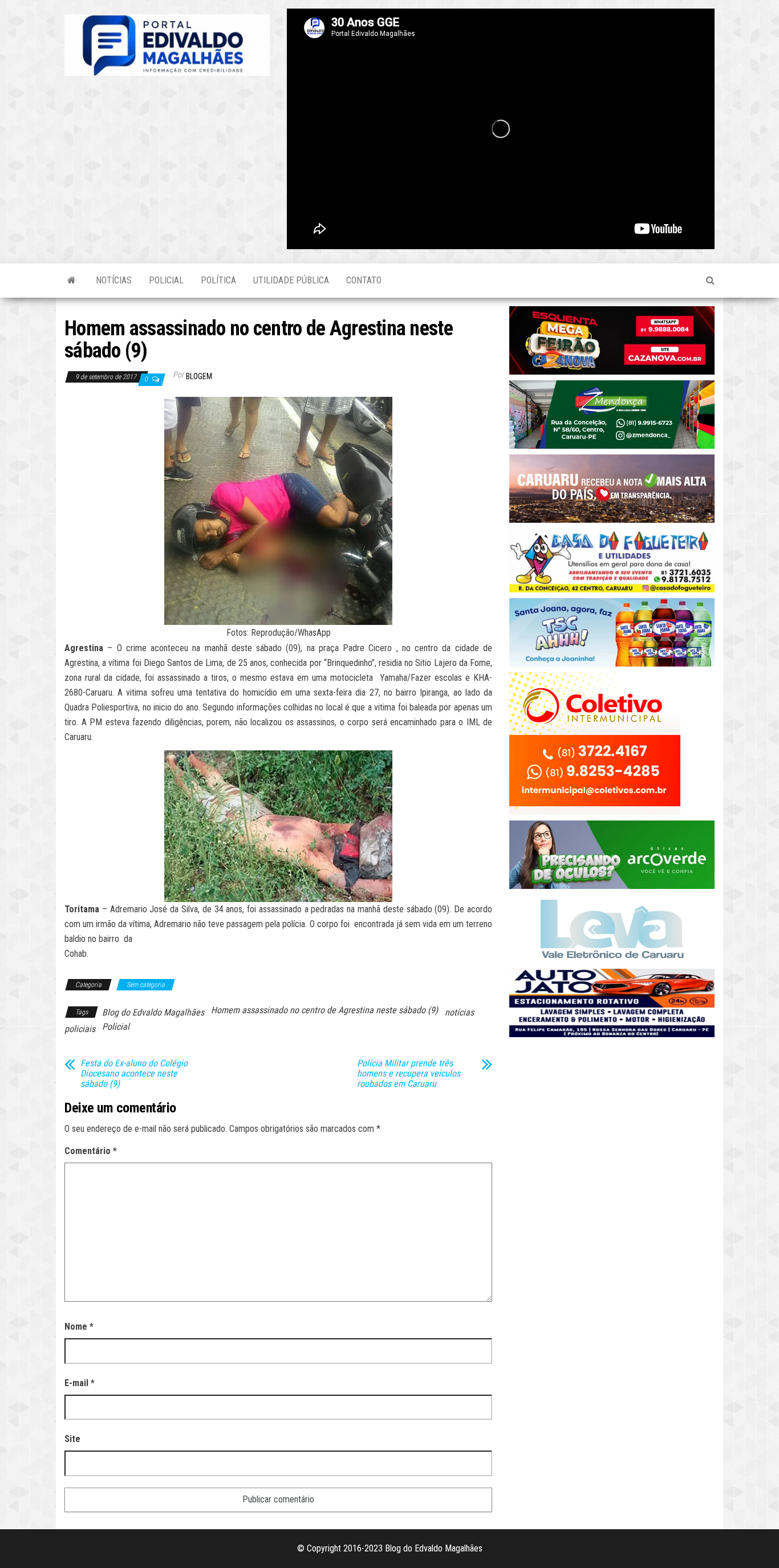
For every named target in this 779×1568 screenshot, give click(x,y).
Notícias (114, 280)
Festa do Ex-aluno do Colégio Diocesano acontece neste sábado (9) (134, 1073)
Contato (364, 280)
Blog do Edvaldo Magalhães (153, 1012)
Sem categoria (146, 985)
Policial (166, 280)
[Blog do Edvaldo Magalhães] (71, 280)
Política (218, 280)
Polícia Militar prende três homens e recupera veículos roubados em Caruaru (408, 1073)
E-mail (79, 1383)
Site (72, 1438)
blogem (199, 376)
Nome (79, 1326)
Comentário (90, 1150)
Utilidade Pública (291, 280)
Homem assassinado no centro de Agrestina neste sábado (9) (324, 1010)
